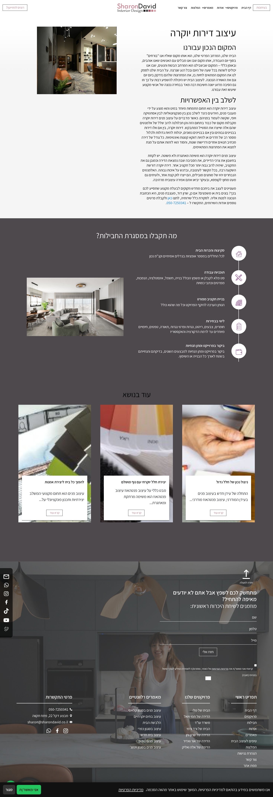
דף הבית (246, 8)
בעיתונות (261, 7)
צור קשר (182, 8)
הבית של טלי (201, 710)
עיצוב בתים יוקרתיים (147, 716)
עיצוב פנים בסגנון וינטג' (145, 747)
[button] (246, 578)
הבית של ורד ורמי (198, 728)
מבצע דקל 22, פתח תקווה (50, 715)
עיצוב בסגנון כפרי (149, 728)
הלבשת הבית (152, 722)
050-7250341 (176, 202)
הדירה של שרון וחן (198, 734)
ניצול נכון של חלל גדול (232, 482)
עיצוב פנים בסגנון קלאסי (144, 710)
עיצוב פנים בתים (150, 740)
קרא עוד (218, 513)
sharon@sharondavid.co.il (47, 722)
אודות (220, 8)
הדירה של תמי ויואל (197, 716)
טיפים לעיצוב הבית (244, 740)
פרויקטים (232, 8)
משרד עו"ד (202, 722)
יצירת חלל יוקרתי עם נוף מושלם (143, 482)
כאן (170, 198)
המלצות (195, 8)
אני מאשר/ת (28, 789)
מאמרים (208, 8)
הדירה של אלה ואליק (196, 747)
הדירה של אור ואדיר (196, 740)
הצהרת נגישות (247, 753)
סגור (9, 789)
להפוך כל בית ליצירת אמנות (64, 482)
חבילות (252, 722)
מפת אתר (250, 765)
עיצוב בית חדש (151, 734)
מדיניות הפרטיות (220, 668)
